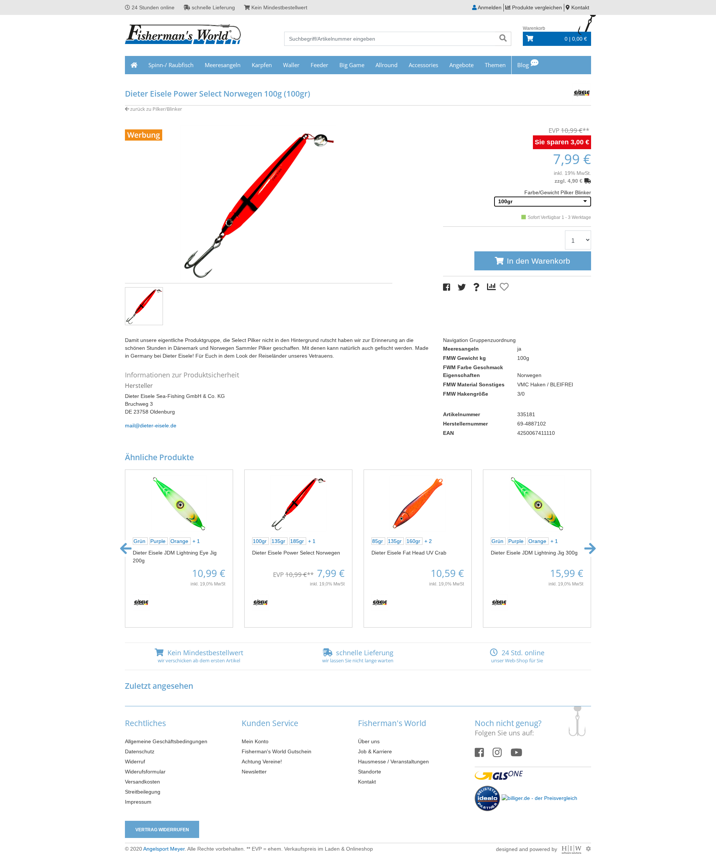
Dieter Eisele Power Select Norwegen (296, 553)
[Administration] (588, 849)
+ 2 (428, 541)
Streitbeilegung (142, 792)
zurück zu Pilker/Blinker (155, 109)
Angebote (461, 65)
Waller (291, 65)
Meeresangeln (223, 65)
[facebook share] (446, 287)
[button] (125, 548)
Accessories (423, 65)
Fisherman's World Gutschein (276, 751)
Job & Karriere (375, 751)
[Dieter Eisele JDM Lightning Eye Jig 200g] (179, 503)
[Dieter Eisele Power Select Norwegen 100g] (258, 203)
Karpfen (262, 65)
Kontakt (367, 782)
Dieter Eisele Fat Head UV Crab (408, 553)
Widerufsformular (145, 772)
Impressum (138, 802)
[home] (134, 65)
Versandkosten (142, 782)
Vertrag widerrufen (162, 829)
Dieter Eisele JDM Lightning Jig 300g (534, 553)
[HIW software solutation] (572, 849)
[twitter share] (462, 287)
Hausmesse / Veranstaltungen (393, 761)
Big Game (351, 65)
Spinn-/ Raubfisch (171, 65)
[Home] (183, 35)
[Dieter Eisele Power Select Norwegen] (298, 503)
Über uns (369, 741)
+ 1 (196, 541)
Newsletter (254, 772)
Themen (495, 65)
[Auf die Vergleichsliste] (492, 287)
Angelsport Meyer (164, 849)
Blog (523, 65)
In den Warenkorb (538, 261)
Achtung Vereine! (262, 761)
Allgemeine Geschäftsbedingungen (166, 741)
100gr (505, 201)
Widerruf (135, 761)
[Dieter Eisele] (567, 92)
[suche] (503, 39)
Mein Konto (255, 741)
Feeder (319, 65)
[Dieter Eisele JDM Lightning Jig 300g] (537, 503)
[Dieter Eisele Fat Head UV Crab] (418, 503)
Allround (387, 65)
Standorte (369, 772)
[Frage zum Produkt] (476, 287)
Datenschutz (139, 751)
